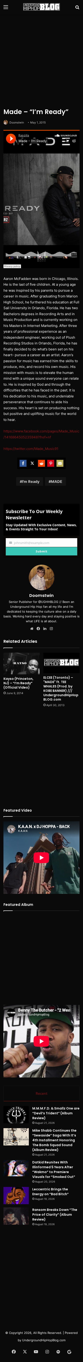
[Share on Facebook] (23, 463)
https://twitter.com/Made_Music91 (30, 448)
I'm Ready (30, 481)
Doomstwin (16, 122)
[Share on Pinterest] (50, 463)
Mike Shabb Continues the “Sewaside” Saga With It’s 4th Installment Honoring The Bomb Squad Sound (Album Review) (54, 1140)
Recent (41, 1093)
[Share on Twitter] (32, 463)
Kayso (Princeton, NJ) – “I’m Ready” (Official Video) (18, 683)
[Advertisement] (41, 59)
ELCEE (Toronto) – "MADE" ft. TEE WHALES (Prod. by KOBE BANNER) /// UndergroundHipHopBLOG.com (60, 688)
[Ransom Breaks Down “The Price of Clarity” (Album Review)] (16, 1216)
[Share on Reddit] (41, 463)
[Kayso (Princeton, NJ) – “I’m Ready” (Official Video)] (21, 663)
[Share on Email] (59, 463)
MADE (56, 481)
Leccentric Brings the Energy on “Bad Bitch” (50, 1191)
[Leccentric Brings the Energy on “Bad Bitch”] (16, 1195)
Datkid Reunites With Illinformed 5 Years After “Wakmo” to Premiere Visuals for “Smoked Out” (53, 1169)
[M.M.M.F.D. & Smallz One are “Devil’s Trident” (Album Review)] (16, 1114)
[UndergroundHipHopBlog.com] (41, 7)
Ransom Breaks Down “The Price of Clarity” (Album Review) (54, 1214)
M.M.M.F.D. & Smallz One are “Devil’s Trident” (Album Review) (56, 1113)
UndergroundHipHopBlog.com (43, 1340)
